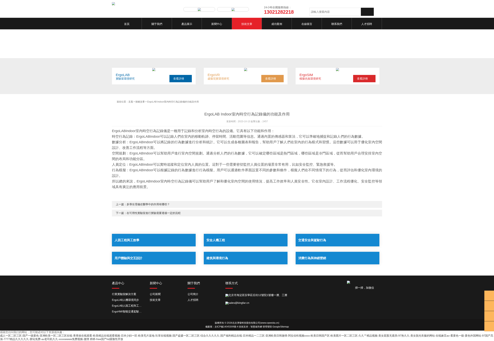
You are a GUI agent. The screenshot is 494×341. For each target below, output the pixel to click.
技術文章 (246, 23)
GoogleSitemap (280, 326)
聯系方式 (231, 283)
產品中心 (118, 283)
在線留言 (306, 23)
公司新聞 (155, 294)
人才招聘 (366, 23)
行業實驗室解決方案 (124, 294)
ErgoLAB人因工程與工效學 (128, 305)
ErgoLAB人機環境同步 (125, 299)
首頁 (126, 23)
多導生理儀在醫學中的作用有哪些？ (148, 204)
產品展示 (186, 23)
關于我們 (156, 23)
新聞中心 (216, 23)
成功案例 (276, 23)
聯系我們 (336, 23)
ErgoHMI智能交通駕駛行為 (128, 311)
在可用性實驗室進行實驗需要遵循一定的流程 (154, 213)
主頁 (130, 101)
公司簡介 (193, 294)
